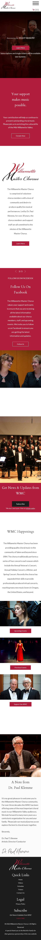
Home (20, 879)
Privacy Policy (20, 904)
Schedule (20, 886)
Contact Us (20, 893)
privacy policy (30, 508)
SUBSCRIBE (20, 918)
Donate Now (20, 136)
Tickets (20, 889)
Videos (20, 883)
